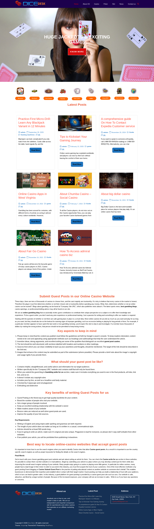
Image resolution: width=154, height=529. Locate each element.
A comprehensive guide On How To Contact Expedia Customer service (118, 122)
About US (86, 4)
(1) (63, 264)
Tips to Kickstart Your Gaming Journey (73, 138)
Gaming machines (28, 135)
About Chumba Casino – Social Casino (75, 195)
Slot (113, 4)
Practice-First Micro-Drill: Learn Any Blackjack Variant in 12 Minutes (34, 122)
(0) (39, 135)
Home (76, 4)
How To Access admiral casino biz (75, 253)
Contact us (132, 4)
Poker (106, 4)
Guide (131, 132)
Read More (35, 150)
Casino (96, 4)
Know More (77, 52)
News (121, 4)
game (89, 146)
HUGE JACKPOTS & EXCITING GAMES (77, 39)
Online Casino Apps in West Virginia (32, 195)
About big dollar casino (115, 194)
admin (23, 132)
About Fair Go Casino (32, 251)
